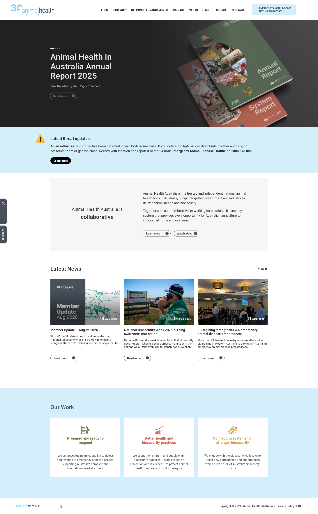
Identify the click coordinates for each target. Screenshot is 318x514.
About (105, 10)
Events (193, 10)
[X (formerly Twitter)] (3, 202)
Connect (21, 506)
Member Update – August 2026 (74, 330)
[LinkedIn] (3, 220)
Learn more (61, 160)
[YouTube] (3, 209)
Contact (238, 10)
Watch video (184, 233)
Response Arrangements (149, 10)
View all (263, 268)
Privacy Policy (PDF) (289, 506)
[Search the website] (304, 10)
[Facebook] (3, 214)
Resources (220, 10)
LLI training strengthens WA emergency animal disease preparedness (228, 332)
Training (177, 10)
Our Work (120, 10)
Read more (60, 94)
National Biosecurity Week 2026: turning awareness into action (154, 332)
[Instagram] (55, 506)
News (205, 10)
